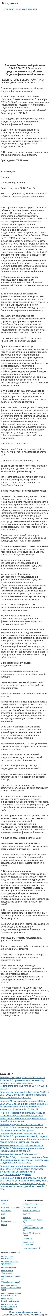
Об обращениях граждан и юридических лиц (11, 1294)
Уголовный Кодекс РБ (31, 1211)
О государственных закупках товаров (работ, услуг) (11, 1287)
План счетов (6, 1211)
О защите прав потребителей (7, 1257)
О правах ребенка (8, 1267)
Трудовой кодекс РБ (31, 1207)
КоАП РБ (26, 1214)
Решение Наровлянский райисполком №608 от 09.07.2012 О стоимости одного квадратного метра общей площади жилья (24, 1095)
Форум (4, 1225)
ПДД (3, 1214)
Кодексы (4, 1200)
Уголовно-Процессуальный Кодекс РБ (33, 1220)
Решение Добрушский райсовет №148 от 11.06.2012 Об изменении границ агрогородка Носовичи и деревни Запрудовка (23, 1127)
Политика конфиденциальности (25, 1312)
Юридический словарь (10, 1207)
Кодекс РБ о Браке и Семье (31, 1234)
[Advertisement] (25, 36)
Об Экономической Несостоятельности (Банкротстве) (9, 1306)
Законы (4, 1204)
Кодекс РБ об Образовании (28, 1243)
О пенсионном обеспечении (7, 1272)
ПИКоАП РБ (27, 1239)
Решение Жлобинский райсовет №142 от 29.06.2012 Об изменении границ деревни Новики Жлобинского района (22, 1148)
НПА (3, 1218)
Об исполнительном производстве (9, 1263)
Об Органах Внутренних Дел (11, 1277)
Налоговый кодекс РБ (31, 1248)
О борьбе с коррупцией (10, 1282)
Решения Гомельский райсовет (20, 9)
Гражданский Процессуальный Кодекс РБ (33, 1227)
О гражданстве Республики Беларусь (10, 1300)
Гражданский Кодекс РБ (32, 1204)
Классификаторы (8, 1221)
